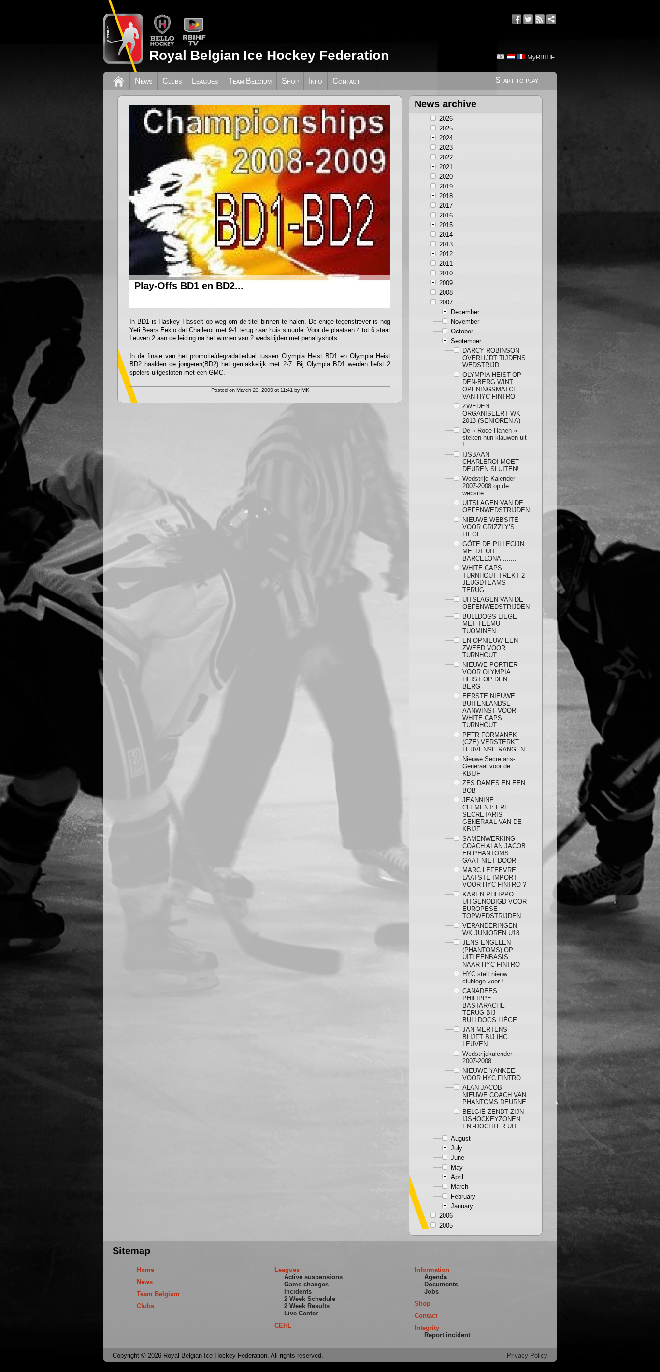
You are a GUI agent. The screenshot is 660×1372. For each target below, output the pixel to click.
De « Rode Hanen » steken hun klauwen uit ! (494, 437)
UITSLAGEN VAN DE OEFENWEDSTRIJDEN (494, 506)
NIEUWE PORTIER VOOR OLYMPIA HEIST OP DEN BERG (489, 675)
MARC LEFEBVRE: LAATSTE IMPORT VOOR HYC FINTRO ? (494, 877)
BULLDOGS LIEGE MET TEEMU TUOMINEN (489, 624)
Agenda (435, 1277)
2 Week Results (307, 1306)
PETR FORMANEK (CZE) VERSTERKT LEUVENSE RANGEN (493, 742)
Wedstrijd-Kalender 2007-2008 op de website (488, 486)
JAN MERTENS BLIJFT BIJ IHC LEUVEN (484, 1037)
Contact (346, 81)
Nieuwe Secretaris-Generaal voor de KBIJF (488, 766)
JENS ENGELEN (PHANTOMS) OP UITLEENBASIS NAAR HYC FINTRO (491, 953)
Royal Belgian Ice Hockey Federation (269, 55)
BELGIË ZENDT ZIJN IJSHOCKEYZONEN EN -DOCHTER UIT (493, 1119)
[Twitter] (528, 19)
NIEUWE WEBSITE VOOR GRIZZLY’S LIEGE (490, 527)
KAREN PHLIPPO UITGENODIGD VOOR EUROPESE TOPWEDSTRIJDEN (494, 905)
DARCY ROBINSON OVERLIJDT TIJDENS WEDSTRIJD (494, 358)
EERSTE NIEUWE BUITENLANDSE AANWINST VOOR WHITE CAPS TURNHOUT (489, 711)
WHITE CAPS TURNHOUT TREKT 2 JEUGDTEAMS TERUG (493, 578)
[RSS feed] (540, 19)
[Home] (118, 80)
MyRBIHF (541, 57)
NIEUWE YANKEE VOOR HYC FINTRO (491, 1074)
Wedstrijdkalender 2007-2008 (487, 1057)
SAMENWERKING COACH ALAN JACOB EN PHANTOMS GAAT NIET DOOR (494, 849)
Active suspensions (313, 1277)
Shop (290, 81)
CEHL (282, 1325)
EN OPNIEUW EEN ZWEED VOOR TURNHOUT (490, 648)
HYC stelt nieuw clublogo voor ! (484, 977)
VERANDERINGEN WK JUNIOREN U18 (490, 929)
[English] (500, 56)
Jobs (431, 1291)
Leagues (205, 81)
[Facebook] (516, 19)
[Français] (521, 56)
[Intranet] (551, 19)
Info (315, 81)
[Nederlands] (511, 56)
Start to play (516, 80)
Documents (441, 1284)
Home (145, 1269)
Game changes (306, 1284)
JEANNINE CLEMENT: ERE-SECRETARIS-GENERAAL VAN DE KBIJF (492, 814)
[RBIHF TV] (194, 44)
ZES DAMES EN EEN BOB (493, 787)
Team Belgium (250, 81)
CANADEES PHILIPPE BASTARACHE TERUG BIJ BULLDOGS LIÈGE (489, 1005)
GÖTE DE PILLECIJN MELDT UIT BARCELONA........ (493, 551)
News (143, 81)
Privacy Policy (527, 1355)
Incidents (298, 1291)
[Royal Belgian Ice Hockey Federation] (123, 36)
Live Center (301, 1313)
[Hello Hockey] (162, 44)
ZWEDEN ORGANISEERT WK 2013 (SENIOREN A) (491, 413)
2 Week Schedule (309, 1298)
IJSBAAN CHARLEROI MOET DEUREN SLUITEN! (490, 462)
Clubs (172, 81)
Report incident (447, 1335)
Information (432, 1269)
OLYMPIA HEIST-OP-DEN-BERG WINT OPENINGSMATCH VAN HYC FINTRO (492, 385)
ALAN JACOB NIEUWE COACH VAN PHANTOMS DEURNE (494, 1095)
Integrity (427, 1327)
